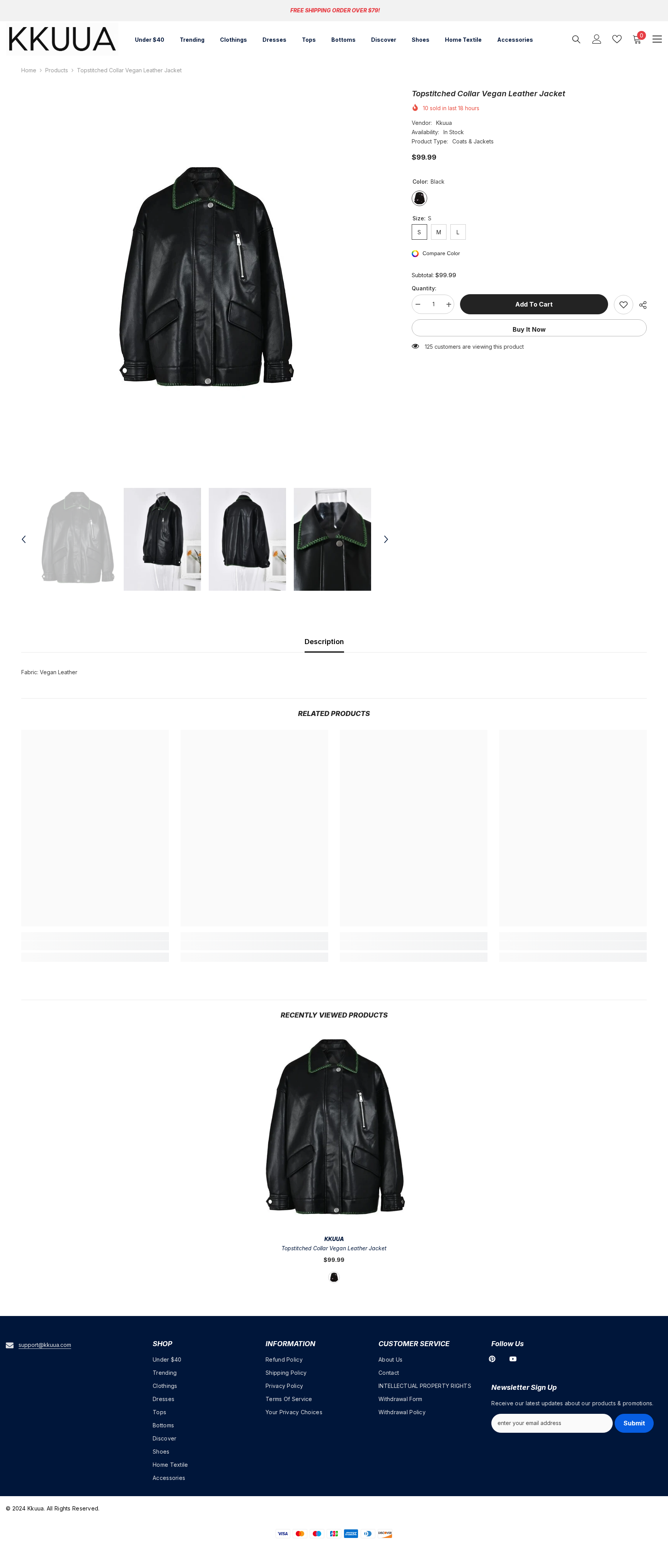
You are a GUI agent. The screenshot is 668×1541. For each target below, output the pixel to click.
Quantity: (424, 288)
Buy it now (529, 329)
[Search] (576, 39)
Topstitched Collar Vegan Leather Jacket (334, 1248)
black (334, 1277)
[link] (95, 945)
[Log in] (597, 39)
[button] (23, 539)
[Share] (640, 305)
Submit (634, 1423)
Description (324, 642)
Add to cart (534, 304)
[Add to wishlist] (623, 304)
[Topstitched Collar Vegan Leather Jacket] (334, 1130)
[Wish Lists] (617, 39)
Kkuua (444, 122)
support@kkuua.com (45, 1345)
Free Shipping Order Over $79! (335, 10)
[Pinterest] (492, 1359)
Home (28, 70)
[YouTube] (513, 1359)
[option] (205, 281)
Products (56, 70)
